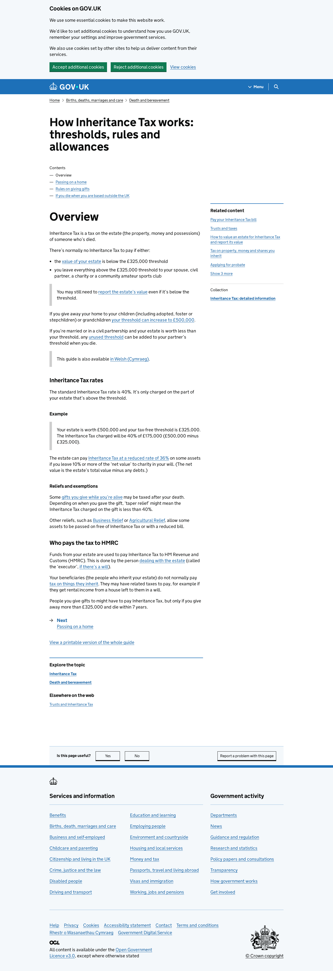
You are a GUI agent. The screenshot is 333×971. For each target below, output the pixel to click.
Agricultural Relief (147, 520)
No (142, 756)
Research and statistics (233, 848)
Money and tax (144, 859)
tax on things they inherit (73, 584)
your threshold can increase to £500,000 (153, 320)
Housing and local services (156, 848)
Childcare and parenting (73, 848)
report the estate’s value (122, 292)
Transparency (224, 870)
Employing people (148, 826)
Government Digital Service (145, 932)
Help (54, 925)
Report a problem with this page (247, 756)
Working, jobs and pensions (157, 892)
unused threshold (106, 337)
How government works (234, 881)
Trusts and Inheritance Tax (71, 704)
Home (54, 100)
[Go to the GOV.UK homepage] (69, 86)
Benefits (57, 815)
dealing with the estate (162, 560)
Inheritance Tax (63, 673)
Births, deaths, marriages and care (94, 100)
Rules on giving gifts (72, 188)
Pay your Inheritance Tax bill (233, 219)
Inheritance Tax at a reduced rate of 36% (128, 458)
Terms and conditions (197, 925)
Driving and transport (70, 892)
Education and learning (153, 815)
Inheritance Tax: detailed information (242, 298)
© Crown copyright (264, 956)
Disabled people (65, 881)
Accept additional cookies (78, 67)
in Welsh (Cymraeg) (129, 359)
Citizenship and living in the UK (79, 859)
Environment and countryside (159, 837)
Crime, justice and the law (75, 870)
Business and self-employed (77, 837)
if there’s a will (93, 566)
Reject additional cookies (139, 67)
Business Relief (108, 520)
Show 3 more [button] (221, 273)
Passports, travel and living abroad (164, 870)
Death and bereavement (149, 100)
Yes (112, 756)
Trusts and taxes (223, 228)
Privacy (71, 925)
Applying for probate (227, 264)
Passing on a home (71, 182)
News (216, 826)
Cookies (91, 925)
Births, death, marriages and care (82, 826)
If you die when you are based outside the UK (92, 195)
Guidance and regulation (234, 837)
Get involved (222, 892)
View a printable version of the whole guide (91, 642)
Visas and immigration (151, 881)
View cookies (183, 67)
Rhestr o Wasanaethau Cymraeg (81, 932)
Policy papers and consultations (242, 859)
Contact (164, 925)
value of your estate (81, 261)
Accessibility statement (127, 925)
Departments (223, 815)
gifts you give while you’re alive (92, 497)
